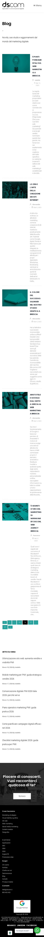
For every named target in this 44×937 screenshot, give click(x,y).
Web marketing (7, 824)
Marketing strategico (9, 815)
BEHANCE (11, 925)
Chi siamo (5, 865)
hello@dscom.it (7, 889)
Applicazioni (6, 843)
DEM (3, 851)
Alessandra (36, 204)
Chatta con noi (7, 870)
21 (5, 627)
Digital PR (5, 854)
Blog (3, 876)
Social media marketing (10, 826)
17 (31, 622)
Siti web (5, 821)
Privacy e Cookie (7, 882)
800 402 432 (6, 892)
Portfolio (5, 867)
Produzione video (7, 857)
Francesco (36, 535)
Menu (39, 5)
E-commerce (6, 840)
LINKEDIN (21, 925)
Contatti (5, 879)
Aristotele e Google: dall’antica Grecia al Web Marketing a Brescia (35, 404)
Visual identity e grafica (10, 818)
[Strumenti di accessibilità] (10, 933)
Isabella (37, 80)
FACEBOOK (32, 925)
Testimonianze (7, 873)
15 (19, 622)
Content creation (7, 829)
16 (25, 622)
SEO (3, 845)
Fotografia (5, 832)
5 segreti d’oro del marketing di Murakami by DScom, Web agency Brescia (36, 518)
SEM (3, 848)
